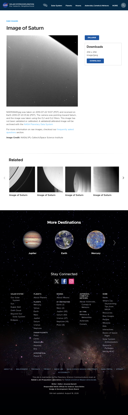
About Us (8, 369)
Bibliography (22, 369)
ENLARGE (92, 38)
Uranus (37, 325)
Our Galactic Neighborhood (21, 7)
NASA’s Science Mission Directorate (80, 380)
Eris (35, 349)
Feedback (35, 369)
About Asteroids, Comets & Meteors (88, 304)
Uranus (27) (62, 318)
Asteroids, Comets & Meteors (85, 296)
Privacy (47, 369)
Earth (64, 253)
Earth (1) (60, 305)
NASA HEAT (108, 351)
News (105, 298)
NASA (5, 5)
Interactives (108, 330)
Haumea (37, 345)
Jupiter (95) (62, 311)
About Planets (40, 298)
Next (124, 178)
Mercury (95, 253)
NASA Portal (107, 369)
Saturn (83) (62, 315)
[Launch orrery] (45, 5)
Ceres (36, 339)
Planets (37, 294)
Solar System (17, 294)
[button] (115, 6)
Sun (12, 304)
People (106, 320)
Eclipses (14, 320)
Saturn (37, 322)
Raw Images (12, 21)
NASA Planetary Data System (38, 124)
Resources (107, 313)
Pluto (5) (61, 325)
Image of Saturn (18, 195)
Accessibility (64, 372)
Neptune (38, 328)
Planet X (38, 356)
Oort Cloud (16, 310)
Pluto (36, 335)
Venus (36, 308)
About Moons (63, 298)
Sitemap (119, 369)
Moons (60, 294)
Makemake (39, 342)
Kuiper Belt (16, 307)
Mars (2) (60, 308)
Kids (104, 326)
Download (95, 61)
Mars (36, 315)
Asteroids (84, 321)
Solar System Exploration (21, 3)
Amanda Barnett (70, 384)
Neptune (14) (63, 322)
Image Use (58, 369)
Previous (4, 178)
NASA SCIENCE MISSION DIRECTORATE (82, 369)
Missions (106, 323)
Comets (83, 324)
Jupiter (32, 253)
